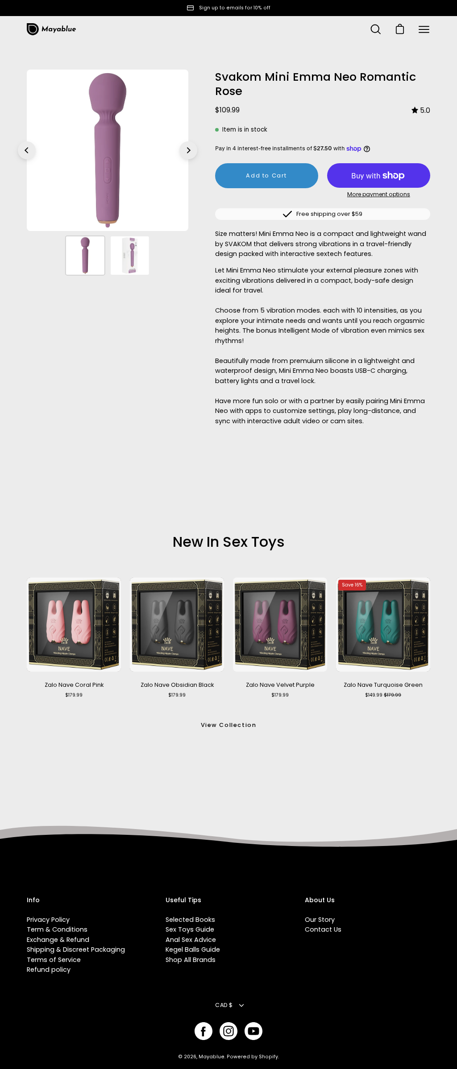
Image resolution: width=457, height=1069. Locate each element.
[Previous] (27, 150)
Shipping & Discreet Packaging (76, 949)
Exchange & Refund (58, 939)
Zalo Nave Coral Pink (74, 685)
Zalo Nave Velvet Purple (280, 685)
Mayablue (211, 1056)
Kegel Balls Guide (193, 949)
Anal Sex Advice (191, 939)
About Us (320, 900)
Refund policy (49, 969)
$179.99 (74, 695)
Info (33, 900)
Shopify (268, 1056)
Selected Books (190, 919)
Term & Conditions (57, 929)
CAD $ (224, 1005)
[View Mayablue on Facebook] (203, 1031)
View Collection (229, 725)
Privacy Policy (48, 919)
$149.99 (383, 695)
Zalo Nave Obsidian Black (177, 685)
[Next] (188, 150)
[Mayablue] (51, 29)
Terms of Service (54, 959)
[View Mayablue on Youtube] (253, 1031)
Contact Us (323, 929)
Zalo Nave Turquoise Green (383, 685)
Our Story (320, 919)
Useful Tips (183, 900)
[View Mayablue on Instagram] (228, 1031)
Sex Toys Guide (190, 929)
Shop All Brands (191, 959)
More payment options (378, 194)
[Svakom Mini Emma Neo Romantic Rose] (85, 255)
